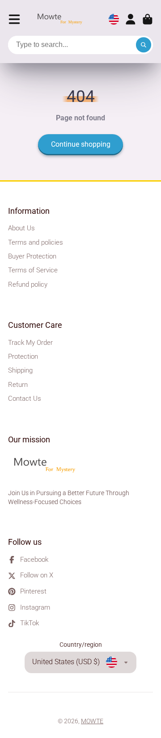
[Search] (143, 45)
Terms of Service (33, 270)
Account (130, 19)
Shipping (20, 370)
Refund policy (27, 284)
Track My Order (30, 343)
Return (18, 385)
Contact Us (24, 398)
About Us (21, 228)
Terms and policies (35, 242)
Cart (147, 19)
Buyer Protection (32, 256)
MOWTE (92, 721)
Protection (23, 356)
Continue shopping (80, 144)
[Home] (62, 19)
